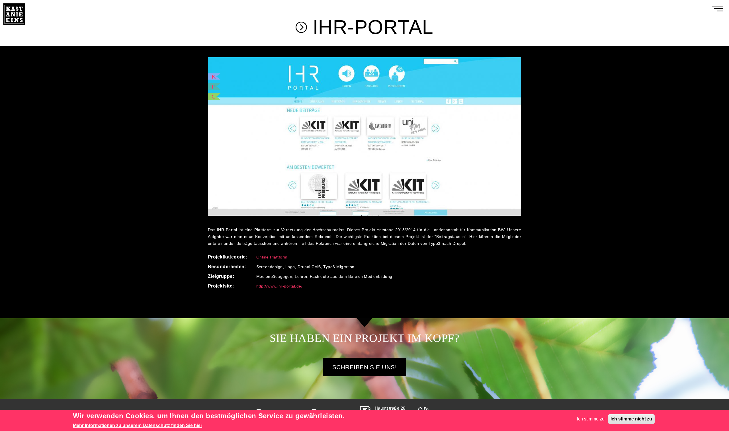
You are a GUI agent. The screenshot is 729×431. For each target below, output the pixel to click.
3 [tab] (373, 216)
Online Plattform (272, 257)
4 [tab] (379, 216)
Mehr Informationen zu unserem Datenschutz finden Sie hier (137, 425)
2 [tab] (367, 216)
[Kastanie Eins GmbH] (14, 3)
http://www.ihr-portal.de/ (279, 286)
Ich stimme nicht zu (631, 418)
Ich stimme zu (591, 418)
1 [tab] (361, 216)
